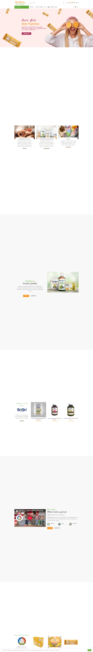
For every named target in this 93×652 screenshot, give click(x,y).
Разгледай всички (46, 148)
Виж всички (22, 420)
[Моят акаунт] (67, 3)
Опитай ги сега (68, 147)
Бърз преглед (45, 404)
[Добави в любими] (45, 406)
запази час (24, 148)
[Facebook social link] (73, 7)
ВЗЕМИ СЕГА (26, 33)
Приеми (89, 650)
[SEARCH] (63, 3)
